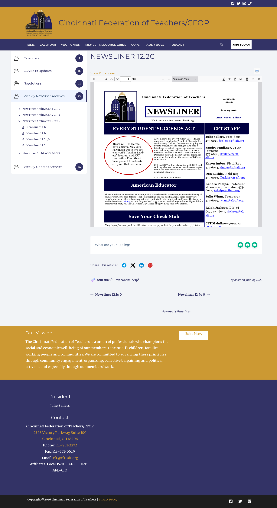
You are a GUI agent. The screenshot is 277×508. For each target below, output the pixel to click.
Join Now (193, 333)
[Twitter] (238, 3)
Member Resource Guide (105, 45)
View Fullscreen (102, 73)
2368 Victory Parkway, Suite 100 (60, 432)
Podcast (176, 45)
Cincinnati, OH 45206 (60, 439)
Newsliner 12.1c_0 (37, 127)
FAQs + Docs (155, 45)
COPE (135, 45)
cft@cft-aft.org (65, 458)
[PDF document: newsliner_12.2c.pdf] (176, 151)
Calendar (48, 45)
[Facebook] (233, 3)
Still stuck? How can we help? (118, 280)
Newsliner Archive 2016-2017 (41, 153)
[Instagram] (250, 501)
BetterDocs (184, 311)
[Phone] (250, 3)
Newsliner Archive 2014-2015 (41, 115)
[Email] (244, 3)
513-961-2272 (66, 445)
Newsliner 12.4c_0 (38, 139)
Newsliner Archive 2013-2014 (41, 109)
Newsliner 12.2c (36, 133)
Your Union (70, 45)
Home (30, 45)
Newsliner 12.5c (36, 145)
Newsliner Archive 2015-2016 (41, 121)
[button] (222, 44)
